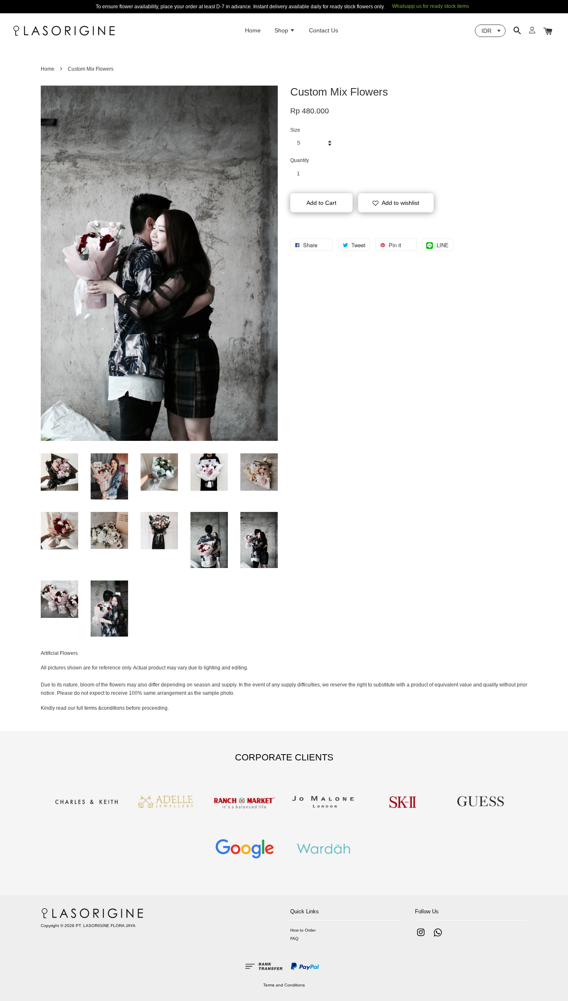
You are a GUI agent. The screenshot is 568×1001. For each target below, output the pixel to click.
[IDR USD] (490, 31)
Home (253, 30)
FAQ (294, 938)
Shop (282, 30)
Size (295, 130)
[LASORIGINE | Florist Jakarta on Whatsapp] (438, 937)
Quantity (299, 160)
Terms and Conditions (284, 985)
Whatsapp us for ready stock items (430, 6)
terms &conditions (104, 708)
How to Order (303, 930)
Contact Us (323, 30)
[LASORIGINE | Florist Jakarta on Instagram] (421, 937)
